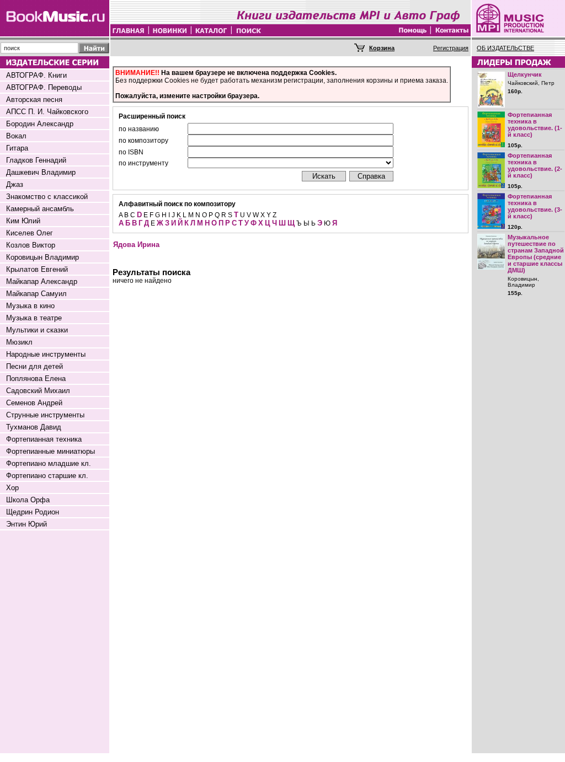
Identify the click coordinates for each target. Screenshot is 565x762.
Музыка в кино (30, 306)
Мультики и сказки (37, 330)
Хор (12, 488)
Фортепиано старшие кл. (47, 475)
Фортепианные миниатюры (50, 451)
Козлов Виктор (30, 245)
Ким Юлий (23, 221)
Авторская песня (34, 99)
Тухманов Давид (33, 427)
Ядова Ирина (136, 244)
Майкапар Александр (41, 281)
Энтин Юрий (26, 524)
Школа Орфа (28, 500)
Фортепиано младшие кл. (48, 463)
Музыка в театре (34, 318)
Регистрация (450, 48)
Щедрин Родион (32, 512)
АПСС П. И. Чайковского (47, 112)
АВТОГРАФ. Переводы (44, 87)
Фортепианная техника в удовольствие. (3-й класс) (535, 206)
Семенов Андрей (34, 403)
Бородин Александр (39, 124)
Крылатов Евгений (37, 269)
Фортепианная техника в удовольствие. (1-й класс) (535, 124)
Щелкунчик (525, 74)
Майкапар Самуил (36, 293)
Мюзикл (19, 342)
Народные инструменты (46, 354)
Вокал (16, 136)
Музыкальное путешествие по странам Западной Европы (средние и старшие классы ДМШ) (536, 253)
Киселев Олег (29, 233)
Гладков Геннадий (36, 160)
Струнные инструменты (45, 415)
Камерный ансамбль (40, 209)
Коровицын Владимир (42, 257)
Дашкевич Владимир (41, 172)
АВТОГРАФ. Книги (36, 75)
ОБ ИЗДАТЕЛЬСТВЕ (505, 48)
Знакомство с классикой (47, 196)
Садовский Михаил (38, 391)
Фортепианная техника (44, 439)
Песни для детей (34, 366)
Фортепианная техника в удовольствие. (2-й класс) (535, 165)
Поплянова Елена (36, 378)
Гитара (17, 148)
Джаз (14, 184)
